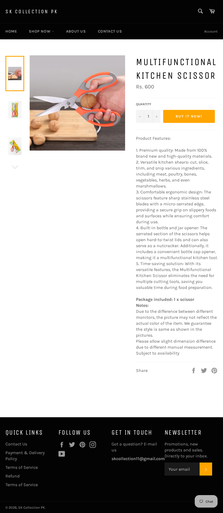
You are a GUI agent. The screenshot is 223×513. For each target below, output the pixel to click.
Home (11, 31)
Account (211, 31)
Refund (12, 476)
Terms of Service (21, 467)
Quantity (143, 104)
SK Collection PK (31, 11)
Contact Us (110, 31)
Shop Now (40, 31)
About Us (76, 31)
